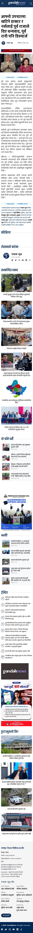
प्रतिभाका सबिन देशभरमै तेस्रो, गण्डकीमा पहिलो (17, 598)
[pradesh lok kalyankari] (16, 703)
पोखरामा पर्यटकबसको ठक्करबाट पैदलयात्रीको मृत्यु (15, 611)
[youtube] (23, 260)
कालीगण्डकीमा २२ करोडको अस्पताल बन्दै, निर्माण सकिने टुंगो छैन (20, 543)
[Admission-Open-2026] (16, 512)
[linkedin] (26, 260)
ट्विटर (8, 215)
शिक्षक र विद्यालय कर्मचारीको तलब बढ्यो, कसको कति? (20, 465)
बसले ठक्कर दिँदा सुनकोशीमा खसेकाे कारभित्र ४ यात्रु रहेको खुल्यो (16, 645)
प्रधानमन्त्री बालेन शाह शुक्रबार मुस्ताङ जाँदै (20, 446)
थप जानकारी (6, 915)
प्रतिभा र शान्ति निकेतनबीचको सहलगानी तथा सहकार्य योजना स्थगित (20, 456)
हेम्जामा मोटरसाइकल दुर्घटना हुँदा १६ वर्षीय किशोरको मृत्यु (17, 617)
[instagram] (19, 260)
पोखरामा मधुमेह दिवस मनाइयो (16, 348)
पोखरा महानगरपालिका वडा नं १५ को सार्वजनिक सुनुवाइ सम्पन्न (16, 428)
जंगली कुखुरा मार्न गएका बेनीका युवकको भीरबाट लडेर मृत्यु (16, 295)
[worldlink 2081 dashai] (16, 77)
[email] (30, 260)
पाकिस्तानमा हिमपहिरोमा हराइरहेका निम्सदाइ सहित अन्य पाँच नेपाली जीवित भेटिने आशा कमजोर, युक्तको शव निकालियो (18, 638)
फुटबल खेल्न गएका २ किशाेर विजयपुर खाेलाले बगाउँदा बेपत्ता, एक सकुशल (16, 630)
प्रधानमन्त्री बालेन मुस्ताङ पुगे (20, 559)
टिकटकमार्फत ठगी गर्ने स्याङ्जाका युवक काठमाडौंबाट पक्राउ (16, 322)
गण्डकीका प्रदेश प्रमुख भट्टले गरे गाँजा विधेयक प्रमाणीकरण (18, 656)
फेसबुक (3, 215)
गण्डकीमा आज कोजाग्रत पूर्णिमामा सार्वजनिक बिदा (16, 401)
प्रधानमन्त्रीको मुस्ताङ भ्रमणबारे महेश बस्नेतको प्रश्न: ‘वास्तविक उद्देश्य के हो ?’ (20, 553)
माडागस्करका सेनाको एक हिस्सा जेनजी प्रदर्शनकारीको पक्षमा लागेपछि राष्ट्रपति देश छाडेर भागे (16, 375)
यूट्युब (18, 215)
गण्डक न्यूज (16, 254)
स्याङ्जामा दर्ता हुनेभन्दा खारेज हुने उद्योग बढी (21, 569)
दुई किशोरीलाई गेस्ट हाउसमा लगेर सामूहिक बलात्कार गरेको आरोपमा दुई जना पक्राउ (18, 623)
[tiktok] (21, 929)
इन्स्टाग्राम (13, 215)
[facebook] (12, 260)
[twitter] (16, 260)
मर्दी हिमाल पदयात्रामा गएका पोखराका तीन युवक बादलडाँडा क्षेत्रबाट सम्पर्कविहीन (17, 604)
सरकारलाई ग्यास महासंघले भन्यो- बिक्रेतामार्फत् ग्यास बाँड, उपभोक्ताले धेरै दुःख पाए (20, 476)
